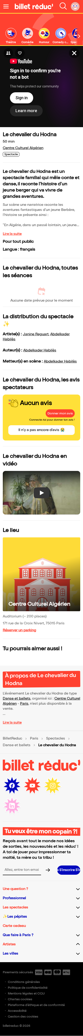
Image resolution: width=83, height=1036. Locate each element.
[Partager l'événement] (8, 53)
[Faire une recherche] (63, 6)
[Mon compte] (75, 6)
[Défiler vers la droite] (79, 36)
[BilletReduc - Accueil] (34, 6)
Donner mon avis (60, 413)
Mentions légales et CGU (26, 993)
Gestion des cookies (23, 1016)
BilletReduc (12, 738)
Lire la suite (12, 234)
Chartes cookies (20, 999)
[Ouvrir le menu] (8, 6)
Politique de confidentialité (27, 988)
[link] (11, 36)
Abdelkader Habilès (39, 350)
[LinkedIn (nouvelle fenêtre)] (12, 806)
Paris (24, 703)
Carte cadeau (14, 926)
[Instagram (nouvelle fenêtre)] (52, 785)
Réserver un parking (19, 630)
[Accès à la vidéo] (74, 53)
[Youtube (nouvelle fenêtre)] (32, 785)
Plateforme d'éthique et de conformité (36, 1005)
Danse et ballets (16, 698)
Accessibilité (17, 1011)
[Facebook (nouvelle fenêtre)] (12, 785)
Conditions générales (24, 982)
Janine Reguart (36, 334)
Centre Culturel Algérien (23, 148)
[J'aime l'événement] (20, 53)
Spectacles (55, 738)
